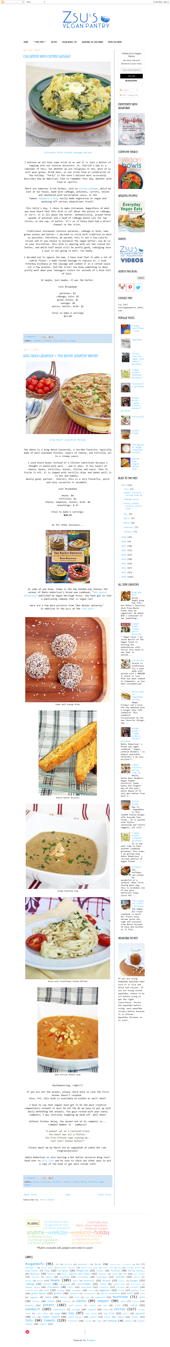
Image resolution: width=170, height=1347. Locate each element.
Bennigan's (30, 1268)
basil (40, 1281)
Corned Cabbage (88, 189)
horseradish (89, 1294)
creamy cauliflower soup (138, 328)
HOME (26, 42)
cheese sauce (32, 1287)
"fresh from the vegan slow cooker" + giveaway (138, 359)
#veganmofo (34, 1264)
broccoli (89, 1280)
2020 (124, 537)
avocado (120, 1277)
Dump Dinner (31, 1271)
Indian (99, 1271)
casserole (45, 1182)
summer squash (50, 1317)
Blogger (91, 1340)
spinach (140, 1313)
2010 (124, 577)
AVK (57, 1265)
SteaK (115, 1274)
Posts (125, 90)
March (127, 523)
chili (70, 1287)
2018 (124, 542)
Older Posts (104, 1195)
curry (91, 1291)
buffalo (122, 1281)
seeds (105, 1310)
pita (123, 1301)
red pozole (138, 417)
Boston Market (47, 1268)
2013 (124, 564)
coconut (134, 1287)
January (128, 532)
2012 (124, 568)
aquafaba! (137, 340)
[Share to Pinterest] (52, 337)
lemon (48, 1297)
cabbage (36, 341)
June (127, 489)
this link (48, 1161)
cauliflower (83, 1284)
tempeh (120, 1317)
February (129, 527)
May (126, 514)
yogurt (43, 1324)
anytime (35, 1277)
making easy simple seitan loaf (135, 464)
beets (75, 1281)
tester (135, 1317)
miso (87, 1297)
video (99, 1321)
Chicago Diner (134, 1268)
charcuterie (136, 1284)
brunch (106, 1280)
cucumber (76, 1290)
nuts (142, 1297)
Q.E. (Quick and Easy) (76, 1274)
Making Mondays (136, 1271)
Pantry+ (52, 1274)
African (68, 1265)
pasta (81, 1301)
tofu (29, 1320)
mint (77, 1297)
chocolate (86, 1287)
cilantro (104, 1287)
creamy (75, 1182)
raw (105, 1305)
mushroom (120, 1297)
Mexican (34, 1274)
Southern (102, 1274)
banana (137, 1277)
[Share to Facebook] (49, 337)
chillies (56, 1182)
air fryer (139, 1274)
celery (103, 1284)
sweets (93, 1317)
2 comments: (30, 337)
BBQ (138, 1264)
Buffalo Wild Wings (89, 1268)
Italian (115, 1270)
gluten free (138, 1290)
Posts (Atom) (47, 1200)
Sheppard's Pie (48, 198)
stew (34, 1317)
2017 (124, 546)
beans (35, 1182)
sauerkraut (59, 1310)
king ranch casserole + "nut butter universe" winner (60, 356)
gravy (83, 1182)
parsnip (66, 1301)
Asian (98, 1264)
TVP (125, 1274)
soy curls (91, 1314)
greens (58, 1293)
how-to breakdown (110, 1293)
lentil (63, 1297)
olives (35, 1301)
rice (117, 1305)
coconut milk (31, 1291)
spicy (126, 1314)
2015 (124, 555)
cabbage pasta (131, 499)
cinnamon (120, 1287)
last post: (88, 609)
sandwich (32, 1309)
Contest (66, 1182)
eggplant (104, 1290)
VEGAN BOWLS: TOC (69, 42)
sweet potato (75, 1317)
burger (134, 1280)
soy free (108, 1313)
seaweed (91, 1310)
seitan (119, 1309)
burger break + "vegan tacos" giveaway (136, 629)
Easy (47, 1270)
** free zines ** (39, 42)
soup (57, 1313)
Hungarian (82, 1270)
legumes (34, 1297)
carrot (47, 1284)
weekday (112, 1321)
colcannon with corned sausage (46, 56)
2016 (124, 550)
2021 (124, 485)
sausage (71, 341)
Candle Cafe (108, 1268)
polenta (29, 1305)
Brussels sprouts (66, 1268)
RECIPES (54, 42)
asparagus (101, 1277)
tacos (107, 1317)
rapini (93, 1306)
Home (67, 1195)
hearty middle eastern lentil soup (133, 506)
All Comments (129, 95)
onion (50, 1301)
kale (55, 341)
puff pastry (75, 1306)
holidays (136, 867)
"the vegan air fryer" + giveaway (138, 903)
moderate (100, 1297)
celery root (119, 1284)
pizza (135, 1301)
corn (46, 1290)
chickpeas (53, 1287)
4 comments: (30, 1178)
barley (28, 1281)
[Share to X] (47, 337)
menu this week (115, 42)
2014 (124, 559)
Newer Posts (30, 1195)
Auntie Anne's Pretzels (120, 1264)
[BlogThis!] (44, 337)
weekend (128, 1321)
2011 (124, 573)
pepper (103, 1301)
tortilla (92, 1182)
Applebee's (83, 1265)
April (127, 518)
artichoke (82, 1277)
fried (121, 1290)
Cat (119, 1268)
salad (133, 1305)
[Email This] (42, 337)
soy (71, 1313)
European (46, 341)
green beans (38, 1293)
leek (143, 1294)
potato (63, 341)
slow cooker (42, 1314)
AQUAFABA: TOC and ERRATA (92, 42)
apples (49, 1277)
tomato (49, 1320)
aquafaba (64, 1277)
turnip (88, 1321)
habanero (74, 1294)
